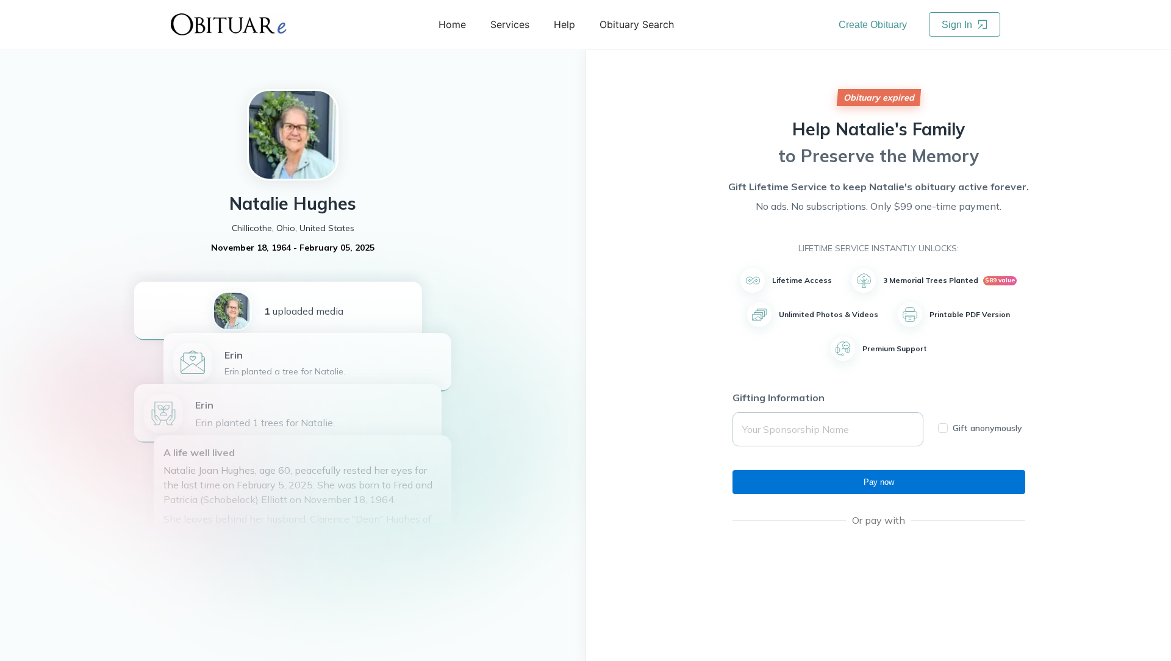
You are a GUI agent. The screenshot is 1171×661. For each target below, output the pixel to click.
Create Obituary (873, 25)
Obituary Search (637, 24)
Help (564, 24)
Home (452, 24)
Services (509, 24)
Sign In (958, 25)
